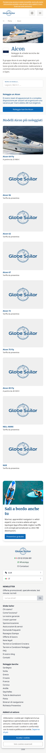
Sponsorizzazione (11, 623)
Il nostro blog (9, 654)
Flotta (10, 21)
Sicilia (5, 671)
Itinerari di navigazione (13, 702)
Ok (40, 598)
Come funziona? (10, 612)
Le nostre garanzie (11, 616)
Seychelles (7, 691)
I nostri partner (10, 619)
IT (9, 578)
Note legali (7, 640)
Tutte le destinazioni (12, 695)
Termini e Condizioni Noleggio (16, 647)
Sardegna (7, 667)
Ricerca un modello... (12, 82)
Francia (6, 681)
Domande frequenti (12, 630)
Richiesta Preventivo (12, 705)
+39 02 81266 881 (24, 558)
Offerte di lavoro (10, 637)
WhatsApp (24, 562)
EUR (10, 572)
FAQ (4, 650)
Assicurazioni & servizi (13, 626)
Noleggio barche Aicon (23, 109)
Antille (5, 688)
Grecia (6, 674)
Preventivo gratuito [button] (15, 536)
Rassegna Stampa (11, 633)
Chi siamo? (7, 609)
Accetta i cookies (23, 737)
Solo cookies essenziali (23, 744)
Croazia (6, 678)
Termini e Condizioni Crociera (16, 643)
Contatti (6, 657)
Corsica (6, 685)
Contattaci (24, 566)
